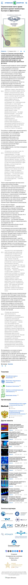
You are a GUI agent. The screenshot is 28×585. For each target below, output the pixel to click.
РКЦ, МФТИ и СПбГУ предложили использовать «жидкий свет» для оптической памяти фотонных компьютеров (18, 435)
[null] (21, 51)
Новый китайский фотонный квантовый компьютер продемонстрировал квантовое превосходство (18, 459)
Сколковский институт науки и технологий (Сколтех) (17, 404)
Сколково (13, 408)
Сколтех (10, 364)
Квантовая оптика (11, 395)
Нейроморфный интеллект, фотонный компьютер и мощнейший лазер (16, 443)
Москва (12, 417)
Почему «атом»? (14, 558)
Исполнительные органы (16, 415)
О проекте (14, 554)
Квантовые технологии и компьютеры (13, 381)
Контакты (14, 560)
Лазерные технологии (12, 386)
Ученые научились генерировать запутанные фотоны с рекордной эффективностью (16, 491)
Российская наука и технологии (12, 376)
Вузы (12, 406)
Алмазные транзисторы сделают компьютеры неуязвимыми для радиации (17, 467)
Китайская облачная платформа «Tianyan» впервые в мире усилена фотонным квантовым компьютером (17, 498)
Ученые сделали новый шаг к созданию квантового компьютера (17, 483)
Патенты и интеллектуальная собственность (14, 390)
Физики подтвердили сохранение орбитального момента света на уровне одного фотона (16, 426)
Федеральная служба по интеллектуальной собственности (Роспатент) (17, 412)
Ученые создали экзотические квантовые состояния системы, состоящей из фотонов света (17, 475)
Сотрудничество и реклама (14, 556)
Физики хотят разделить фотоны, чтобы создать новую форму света (17, 451)
